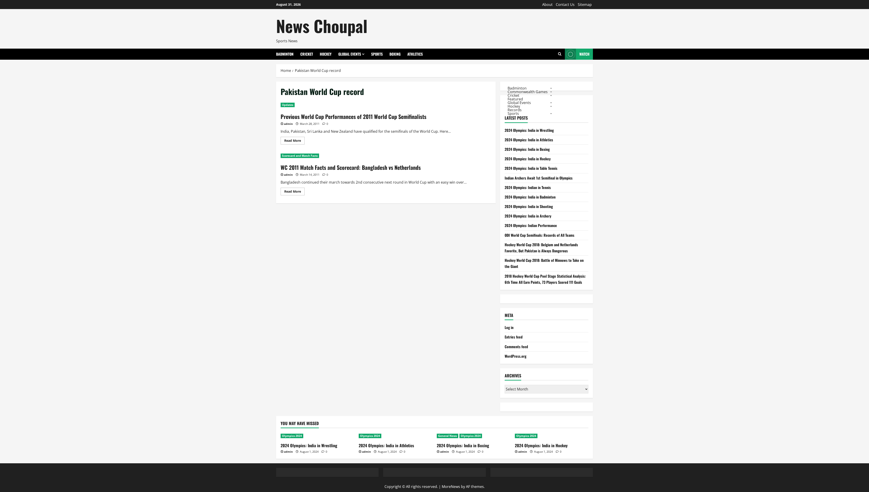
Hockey (326, 54)
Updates (287, 105)
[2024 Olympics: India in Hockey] (551, 436)
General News (447, 436)
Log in (509, 327)
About (547, 4)
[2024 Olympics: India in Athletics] (395, 436)
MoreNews (451, 486)
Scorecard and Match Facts (300, 156)
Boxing (395, 54)
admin (288, 124)
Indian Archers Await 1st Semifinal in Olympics (539, 178)
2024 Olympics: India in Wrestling (529, 130)
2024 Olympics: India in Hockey (528, 158)
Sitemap (585, 4)
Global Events (349, 54)
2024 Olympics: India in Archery (528, 216)
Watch (584, 54)
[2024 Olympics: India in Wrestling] (317, 436)
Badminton (285, 54)
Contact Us (565, 4)
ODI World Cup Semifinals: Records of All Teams (539, 235)
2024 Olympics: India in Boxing (527, 149)
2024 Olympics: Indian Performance (531, 225)
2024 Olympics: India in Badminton (530, 197)
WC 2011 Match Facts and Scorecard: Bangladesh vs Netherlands (351, 167)
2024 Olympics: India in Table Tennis (531, 168)
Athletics (415, 54)
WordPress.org (515, 356)
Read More (294, 141)
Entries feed (514, 337)
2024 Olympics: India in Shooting (529, 206)
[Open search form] (559, 54)
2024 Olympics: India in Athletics (529, 139)
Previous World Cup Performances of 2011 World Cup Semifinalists (353, 116)
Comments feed (516, 346)
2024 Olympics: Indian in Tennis (528, 187)
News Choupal (322, 26)
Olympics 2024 (292, 436)
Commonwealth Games (528, 91)
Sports (377, 54)
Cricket (306, 54)
